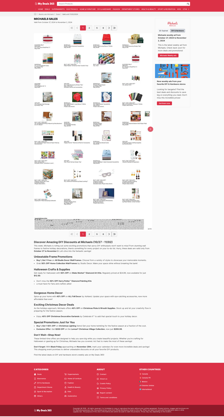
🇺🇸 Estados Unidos (146, 385)
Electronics (72, 9)
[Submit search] (188, 4)
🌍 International (145, 389)
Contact (103, 374)
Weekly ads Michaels (46, 14)
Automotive (72, 396)
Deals (47, 9)
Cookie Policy (105, 383)
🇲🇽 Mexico (143, 382)
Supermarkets (58, 9)
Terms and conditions (108, 397)
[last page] (114, 27)
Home (40, 9)
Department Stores (131, 9)
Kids (179, 9)
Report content (106, 393)
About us (103, 379)
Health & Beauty (148, 9)
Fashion (116, 9)
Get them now (164, 103)
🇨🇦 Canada (143, 374)
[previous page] (77, 27)
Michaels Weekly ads (168, 55)
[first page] (71, 27)
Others (186, 9)
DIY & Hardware (104, 9)
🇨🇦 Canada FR (145, 378)
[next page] (109, 27)
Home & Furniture (88, 9)
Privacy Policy (105, 388)
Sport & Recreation (166, 9)
